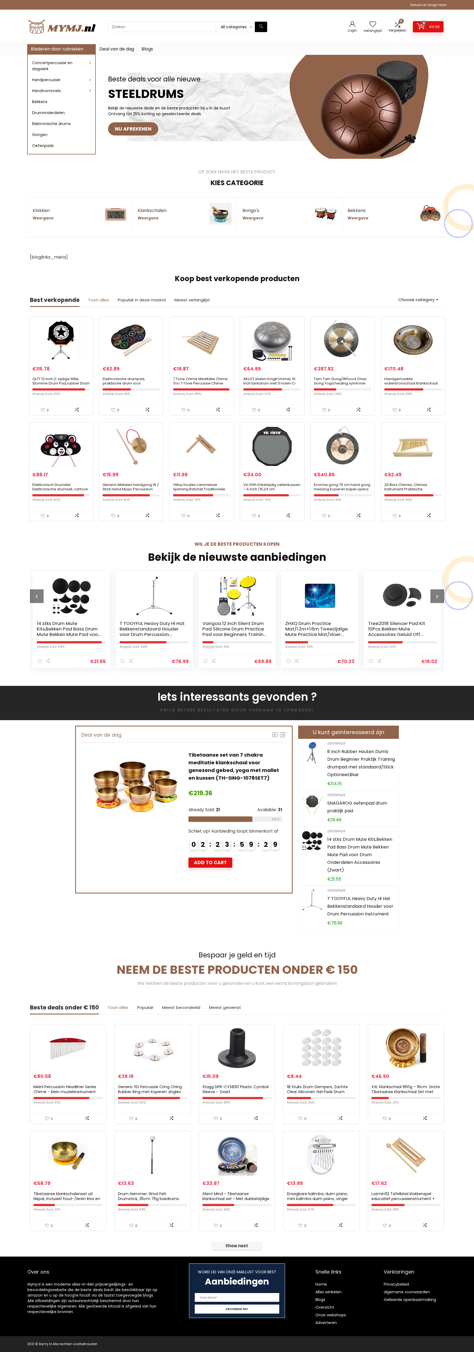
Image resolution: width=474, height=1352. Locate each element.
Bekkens (39, 101)
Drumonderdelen (48, 112)
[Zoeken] (261, 27)
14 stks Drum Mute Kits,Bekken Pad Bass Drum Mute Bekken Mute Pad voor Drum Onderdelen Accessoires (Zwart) (359, 854)
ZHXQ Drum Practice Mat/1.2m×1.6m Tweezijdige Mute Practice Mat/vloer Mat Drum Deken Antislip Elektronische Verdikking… (243, 634)
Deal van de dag (116, 49)
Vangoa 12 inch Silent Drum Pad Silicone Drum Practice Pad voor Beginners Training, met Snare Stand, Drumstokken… (161, 634)
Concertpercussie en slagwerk (52, 66)
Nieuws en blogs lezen (428, 4)
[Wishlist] (372, 24)
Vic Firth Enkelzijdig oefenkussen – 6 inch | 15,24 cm (271, 487)
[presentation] (37, 596)
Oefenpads (43, 145)
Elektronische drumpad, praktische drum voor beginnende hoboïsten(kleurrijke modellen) (130, 385)
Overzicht (324, 1307)
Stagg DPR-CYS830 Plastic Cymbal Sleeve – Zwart (235, 1089)
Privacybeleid (396, 1284)
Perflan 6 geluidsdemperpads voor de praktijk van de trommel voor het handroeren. (409, 631)
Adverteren (326, 1322)
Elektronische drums (51, 123)
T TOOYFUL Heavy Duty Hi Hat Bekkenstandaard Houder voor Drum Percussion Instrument (78, 631)
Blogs (147, 49)
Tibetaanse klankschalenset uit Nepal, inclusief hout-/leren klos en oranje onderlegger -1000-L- (66, 1198)
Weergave (43, 218)
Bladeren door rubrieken (57, 49)
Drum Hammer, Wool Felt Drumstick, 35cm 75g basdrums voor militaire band (148, 1198)
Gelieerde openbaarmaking (410, 1299)
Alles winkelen (328, 1292)
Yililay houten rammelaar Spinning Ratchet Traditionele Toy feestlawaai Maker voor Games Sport (199, 491)
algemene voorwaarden (407, 1292)
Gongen (39, 134)
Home (321, 1284)
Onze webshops (330, 1315)
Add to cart (234, 855)
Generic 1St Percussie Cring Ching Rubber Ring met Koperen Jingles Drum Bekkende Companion (150, 1091)
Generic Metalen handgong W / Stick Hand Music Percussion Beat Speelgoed (131, 489)
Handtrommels (46, 91)
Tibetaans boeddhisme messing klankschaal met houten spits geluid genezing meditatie (254, 762)
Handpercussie (46, 80)
